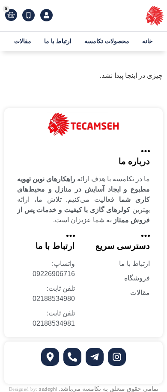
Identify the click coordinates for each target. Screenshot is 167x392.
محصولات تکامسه (106, 41)
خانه (147, 41)
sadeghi (48, 389)
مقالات (22, 41)
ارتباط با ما (58, 41)
